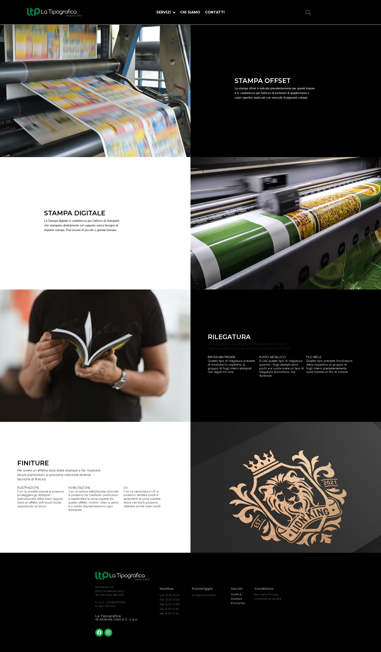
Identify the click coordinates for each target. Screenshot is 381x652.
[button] (308, 12)
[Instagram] (108, 633)
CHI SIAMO (190, 12)
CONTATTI (215, 12)
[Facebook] (99, 633)
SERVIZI (163, 12)
